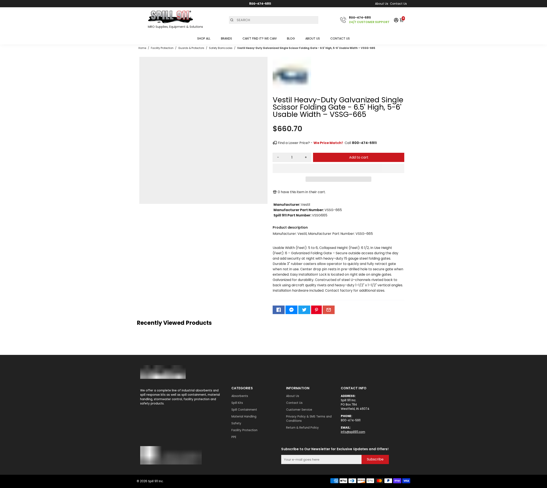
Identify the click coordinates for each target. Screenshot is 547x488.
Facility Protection (244, 430)
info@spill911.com (353, 432)
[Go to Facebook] (279, 310)
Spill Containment (244, 410)
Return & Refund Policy (302, 428)
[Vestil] (292, 94)
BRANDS (226, 38)
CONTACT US (340, 38)
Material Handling (243, 417)
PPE (233, 437)
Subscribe (375, 459)
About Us (381, 3)
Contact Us (398, 3)
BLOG (291, 38)
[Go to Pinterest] (316, 310)
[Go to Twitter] (304, 310)
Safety (236, 423)
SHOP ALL (203, 38)
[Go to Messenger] (291, 310)
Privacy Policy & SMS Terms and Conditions (309, 419)
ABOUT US (312, 38)
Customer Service (299, 410)
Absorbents (239, 396)
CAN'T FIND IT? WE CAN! (260, 38)
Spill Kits (237, 403)
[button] (338, 168)
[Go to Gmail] (329, 310)
